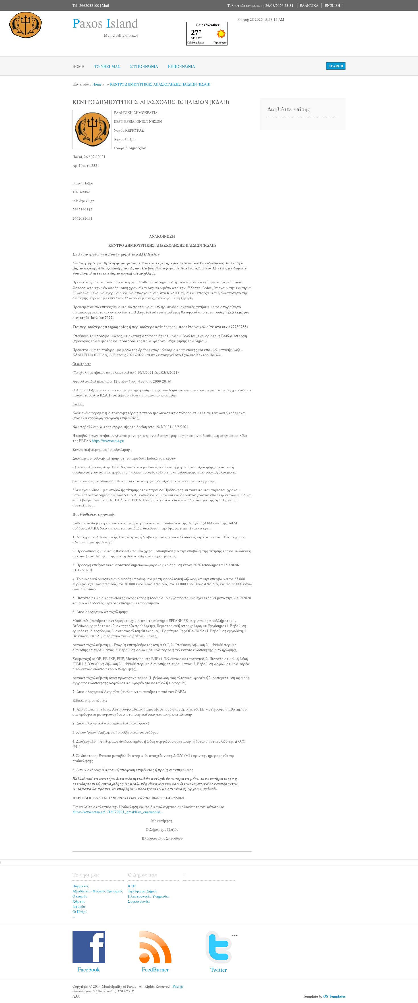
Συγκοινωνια (144, 66)
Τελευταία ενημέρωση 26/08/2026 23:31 (260, 5)
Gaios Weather (208, 25)
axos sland (105, 22)
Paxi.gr (178, 986)
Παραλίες (81, 885)
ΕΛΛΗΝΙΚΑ (309, 5)
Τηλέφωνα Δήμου (142, 891)
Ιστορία (79, 906)
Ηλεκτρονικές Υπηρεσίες (148, 896)
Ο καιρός (80, 896)
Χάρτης (79, 901)
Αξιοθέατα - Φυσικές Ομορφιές (98, 891)
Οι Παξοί (80, 911)
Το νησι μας (107, 66)
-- (74, 916)
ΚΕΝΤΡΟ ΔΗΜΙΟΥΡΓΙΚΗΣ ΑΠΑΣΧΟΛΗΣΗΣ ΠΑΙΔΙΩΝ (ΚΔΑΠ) (160, 84)
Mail (105, 5)
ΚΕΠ (131, 885)
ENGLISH (332, 5)
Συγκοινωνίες (139, 901)
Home (78, 66)
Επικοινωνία (181, 66)
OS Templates (334, 996)
